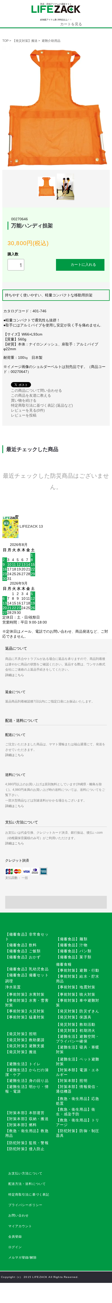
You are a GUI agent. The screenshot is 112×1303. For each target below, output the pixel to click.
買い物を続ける (23, 400)
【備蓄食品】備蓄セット (27, 975)
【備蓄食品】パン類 (73, 951)
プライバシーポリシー (25, 1205)
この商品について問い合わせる (36, 390)
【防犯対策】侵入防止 (25, 1149)
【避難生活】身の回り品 (27, 1081)
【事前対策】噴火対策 (76, 994)
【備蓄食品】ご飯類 (23, 951)
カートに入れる (83, 264)
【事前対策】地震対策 (76, 987)
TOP (5, 40)
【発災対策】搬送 (25, 40)
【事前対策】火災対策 (25, 1011)
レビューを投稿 (23, 415)
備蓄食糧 (64, 964)
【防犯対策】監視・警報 (27, 1143)
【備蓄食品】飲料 (21, 945)
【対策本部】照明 (72, 1081)
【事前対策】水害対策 (25, 994)
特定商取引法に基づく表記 (28, 1194)
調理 (9, 981)
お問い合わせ (18, 1215)
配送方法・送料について (27, 1183)
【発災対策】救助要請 (25, 1040)
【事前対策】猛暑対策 (25, 1017)
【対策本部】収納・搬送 (27, 1119)
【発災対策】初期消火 (76, 1030)
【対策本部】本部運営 (25, 1113)
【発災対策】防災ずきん (77, 1011)
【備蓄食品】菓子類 (73, 957)
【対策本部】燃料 (21, 1125)
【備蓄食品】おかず (23, 957)
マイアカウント (20, 1226)
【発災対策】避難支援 (25, 1046)
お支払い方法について (25, 1173)
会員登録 (15, 1236)
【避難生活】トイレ (23, 1064)
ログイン (15, 1247)
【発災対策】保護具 (73, 1017)
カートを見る (71, 24)
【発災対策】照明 (21, 1034)
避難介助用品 (51, 40)
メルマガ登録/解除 (22, 1257)
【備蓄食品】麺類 (72, 939)
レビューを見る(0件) (28, 410)
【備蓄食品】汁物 (72, 945)
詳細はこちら (14, 675)
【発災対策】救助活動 (76, 1024)
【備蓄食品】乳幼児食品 (27, 969)
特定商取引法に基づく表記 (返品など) (42, 405)
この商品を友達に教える (31, 395)
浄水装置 (13, 987)
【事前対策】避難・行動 (77, 970)
